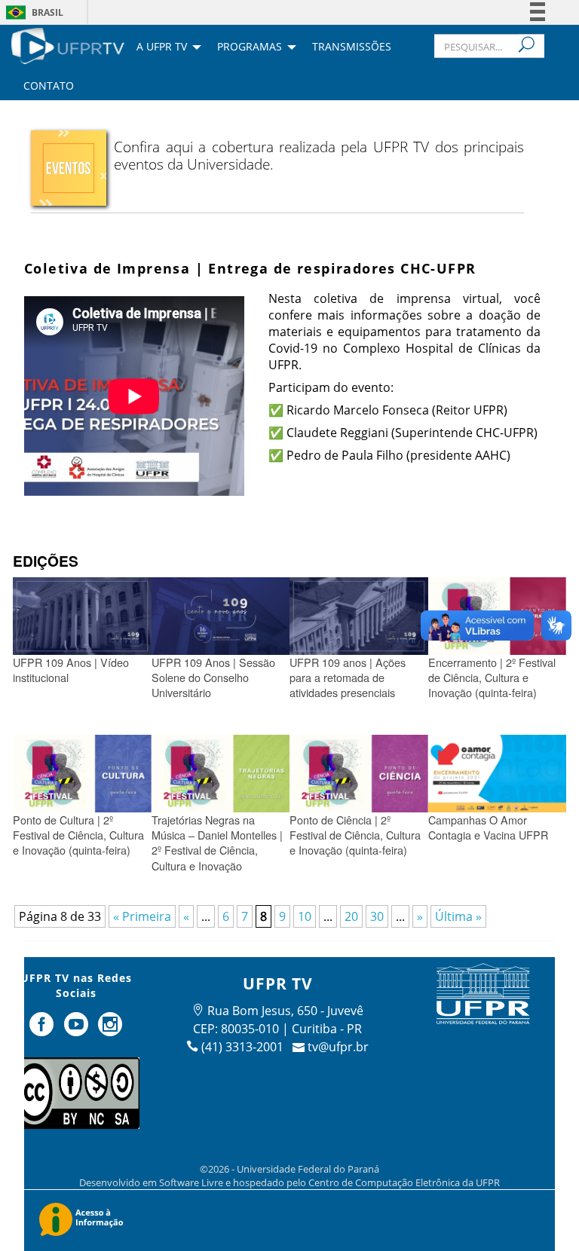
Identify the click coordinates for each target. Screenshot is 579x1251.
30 (377, 916)
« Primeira (142, 916)
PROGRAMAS (249, 47)
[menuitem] (67, 44)
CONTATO (48, 87)
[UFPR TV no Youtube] (77, 1030)
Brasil (47, 12)
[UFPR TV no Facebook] (43, 1030)
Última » (458, 916)
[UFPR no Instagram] (111, 1030)
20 (351, 916)
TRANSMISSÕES (351, 47)
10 (304, 916)
